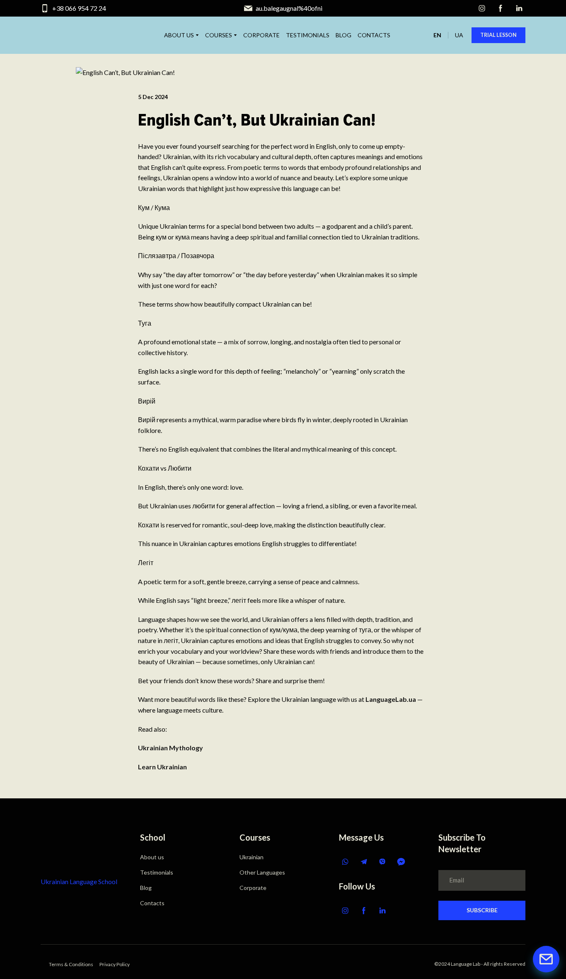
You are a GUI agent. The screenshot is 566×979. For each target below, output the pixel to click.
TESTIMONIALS (307, 35)
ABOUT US (179, 35)
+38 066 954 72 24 (79, 8)
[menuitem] (437, 35)
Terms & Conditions (71, 964)
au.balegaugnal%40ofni (289, 8)
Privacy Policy (114, 964)
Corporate (252, 887)
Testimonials (156, 872)
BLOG (343, 35)
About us (152, 857)
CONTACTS (374, 35)
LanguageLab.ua (390, 699)
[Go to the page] (68, 848)
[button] (482, 8)
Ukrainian (251, 857)
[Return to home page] (62, 35)
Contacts (152, 902)
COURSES (218, 35)
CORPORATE (261, 35)
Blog (146, 887)
